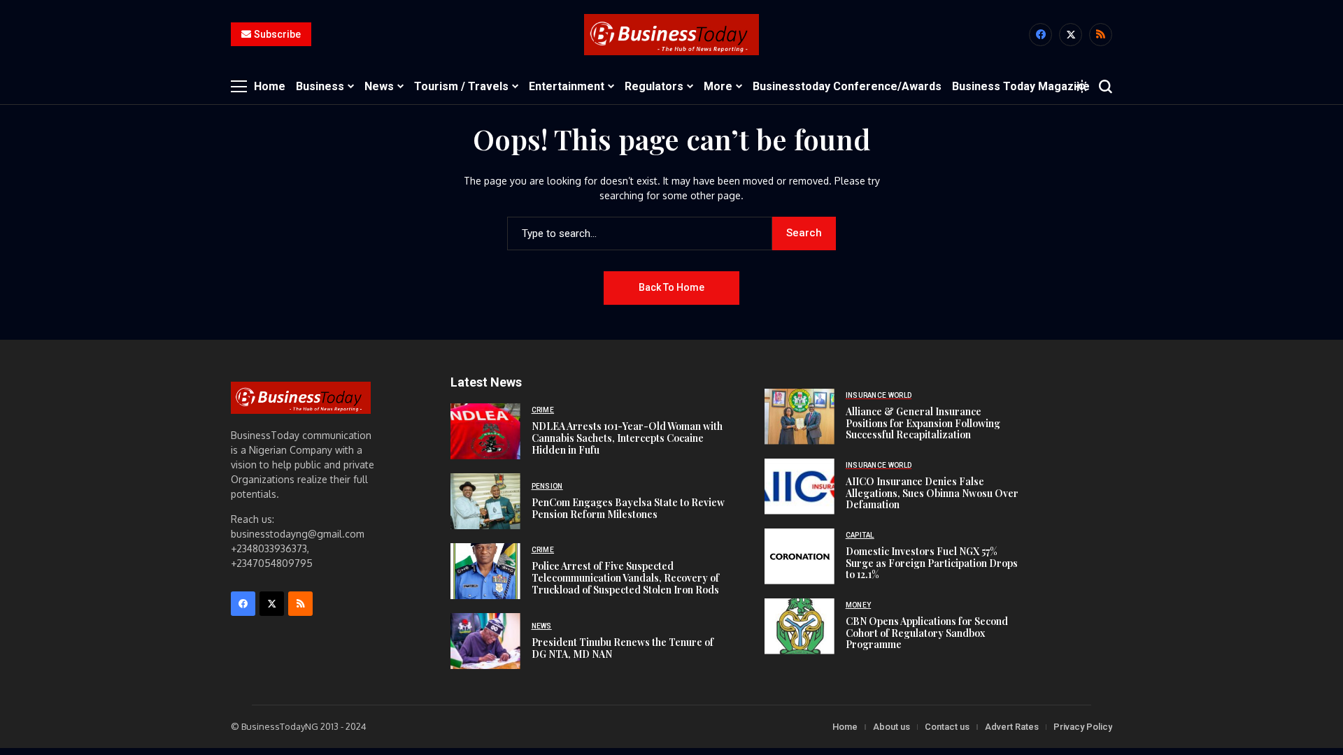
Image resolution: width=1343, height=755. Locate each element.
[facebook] (1040, 34)
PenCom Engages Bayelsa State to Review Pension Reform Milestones (628, 508)
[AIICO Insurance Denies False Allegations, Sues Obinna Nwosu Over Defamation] (799, 487)
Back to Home (671, 287)
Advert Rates (1012, 726)
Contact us (947, 726)
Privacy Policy (1082, 726)
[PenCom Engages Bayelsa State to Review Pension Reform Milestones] (485, 501)
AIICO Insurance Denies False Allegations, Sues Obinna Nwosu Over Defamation (932, 493)
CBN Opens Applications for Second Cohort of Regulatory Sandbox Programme (927, 633)
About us (891, 726)
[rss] (1100, 34)
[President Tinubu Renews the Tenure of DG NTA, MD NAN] (485, 641)
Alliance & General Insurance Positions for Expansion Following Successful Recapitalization (923, 423)
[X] (1070, 34)
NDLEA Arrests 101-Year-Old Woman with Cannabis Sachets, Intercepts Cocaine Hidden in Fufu (627, 437)
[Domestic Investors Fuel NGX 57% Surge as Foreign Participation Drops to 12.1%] (799, 556)
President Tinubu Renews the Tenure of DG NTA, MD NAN (622, 648)
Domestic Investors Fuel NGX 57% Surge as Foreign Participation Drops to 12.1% (932, 563)
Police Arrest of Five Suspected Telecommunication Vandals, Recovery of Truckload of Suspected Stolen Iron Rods (625, 577)
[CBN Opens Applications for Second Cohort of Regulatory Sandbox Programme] (799, 626)
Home (845, 726)
